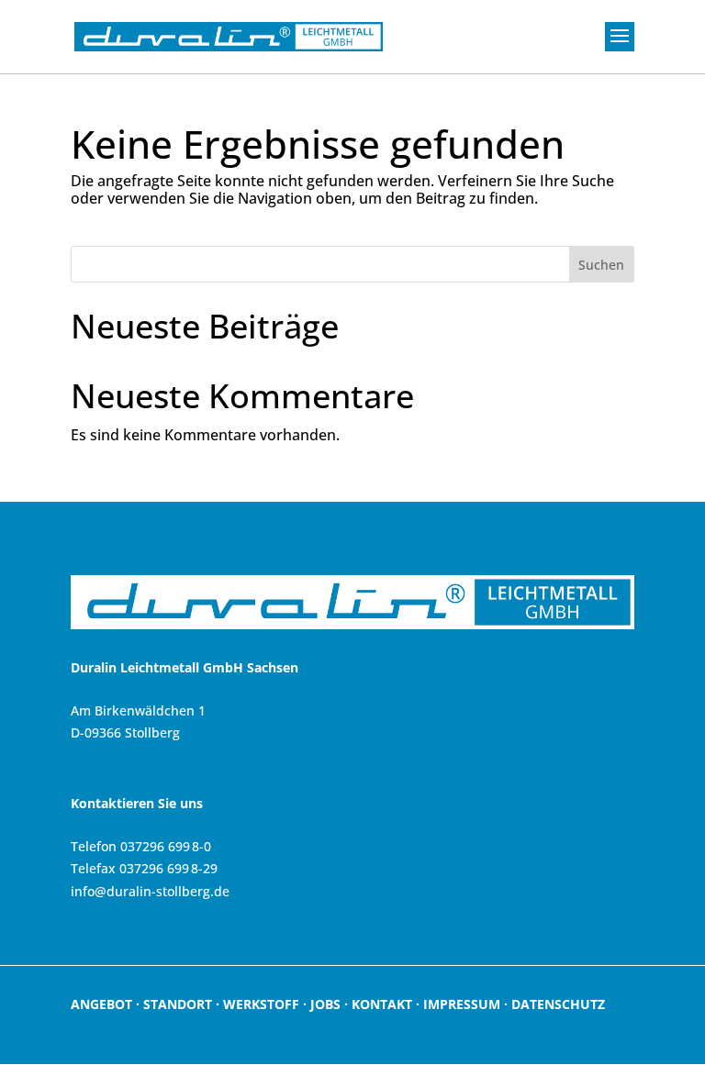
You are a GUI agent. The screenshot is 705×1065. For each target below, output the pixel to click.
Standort (177, 1004)
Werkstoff (261, 1004)
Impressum (461, 1004)
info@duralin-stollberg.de (150, 891)
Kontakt (382, 1004)
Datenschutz (558, 1004)
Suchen (601, 264)
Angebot (101, 1004)
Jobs (325, 1004)
